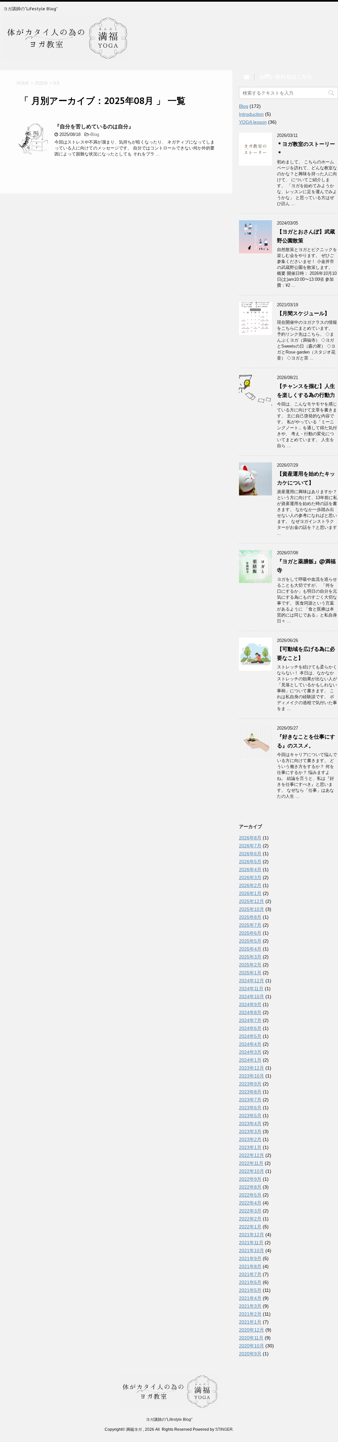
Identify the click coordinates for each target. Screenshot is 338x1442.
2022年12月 (251, 1155)
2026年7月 (250, 845)
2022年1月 (250, 1226)
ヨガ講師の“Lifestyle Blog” (169, 1419)
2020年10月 (251, 1345)
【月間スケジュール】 (303, 313)
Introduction (251, 114)
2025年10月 (251, 909)
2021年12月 (251, 1234)
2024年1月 (250, 1060)
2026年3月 (250, 877)
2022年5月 (250, 1195)
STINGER (224, 1429)
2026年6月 (250, 853)
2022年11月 (251, 1163)
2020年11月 (251, 1337)
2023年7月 (250, 1099)
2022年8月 (250, 1187)
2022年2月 (250, 1218)
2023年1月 (250, 1147)
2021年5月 (250, 1290)
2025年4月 (250, 949)
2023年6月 (250, 1107)
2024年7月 (250, 1020)
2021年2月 (250, 1314)
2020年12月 (251, 1330)
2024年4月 (250, 1044)
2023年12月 (251, 1068)
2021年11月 (251, 1242)
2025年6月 (250, 933)
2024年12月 (251, 980)
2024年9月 (250, 1004)
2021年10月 (251, 1250)
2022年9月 (250, 1179)
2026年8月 (250, 837)
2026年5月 (250, 861)
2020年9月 (250, 1353)
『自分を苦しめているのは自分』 (94, 126)
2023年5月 (250, 1115)
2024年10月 (251, 996)
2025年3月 (250, 956)
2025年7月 (250, 925)
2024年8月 (250, 1012)
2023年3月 (250, 1131)
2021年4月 (250, 1298)
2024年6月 (250, 1028)
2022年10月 (251, 1171)
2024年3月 (250, 1052)
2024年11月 (251, 988)
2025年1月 (250, 972)
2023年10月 (251, 1076)
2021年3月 (250, 1306)
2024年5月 (250, 1036)
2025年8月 (250, 917)
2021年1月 (250, 1322)
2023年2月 (250, 1139)
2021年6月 (250, 1282)
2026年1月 (250, 893)
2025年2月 (250, 964)
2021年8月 (250, 1266)
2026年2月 (250, 885)
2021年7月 (250, 1274)
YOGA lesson (253, 122)
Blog (94, 134)
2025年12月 (251, 901)
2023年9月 (250, 1083)
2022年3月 (250, 1210)
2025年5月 (250, 941)
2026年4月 (250, 869)
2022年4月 (250, 1203)
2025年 (41, 83)
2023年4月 (250, 1123)
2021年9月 (250, 1258)
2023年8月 (250, 1091)
